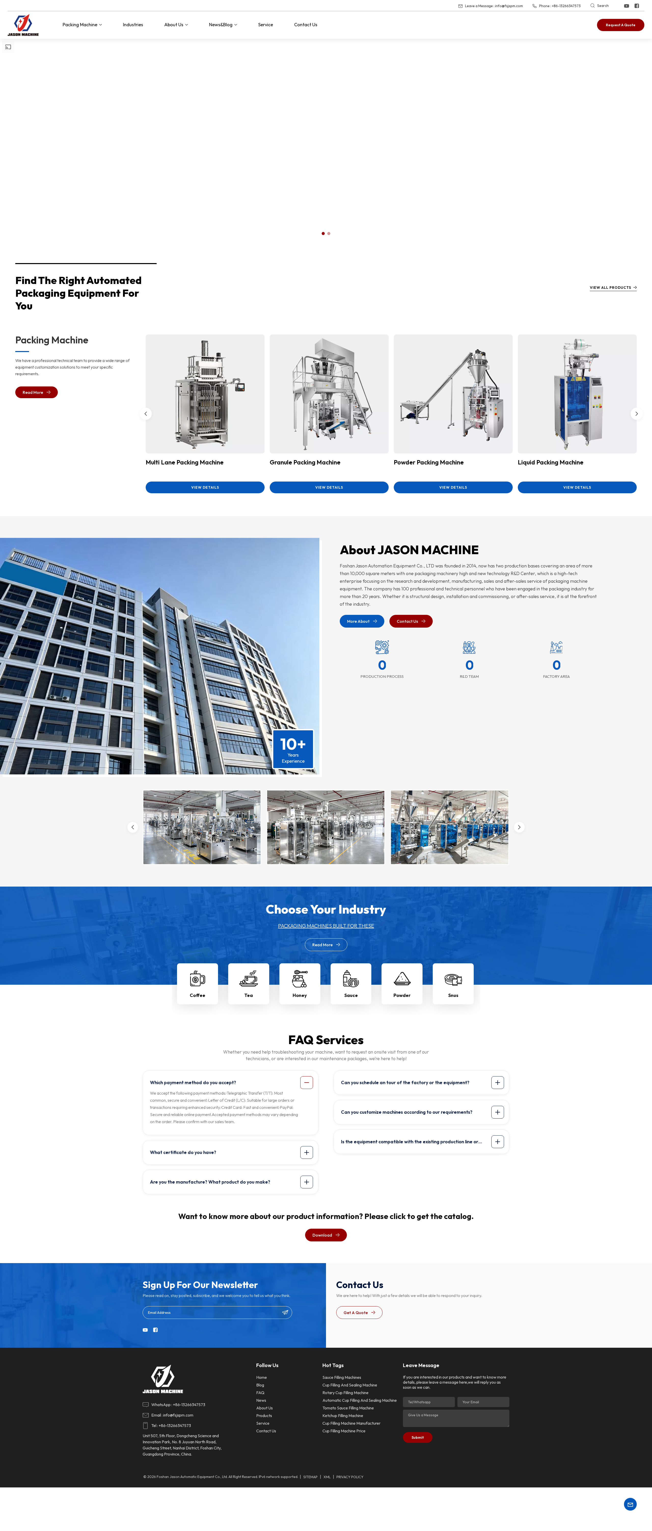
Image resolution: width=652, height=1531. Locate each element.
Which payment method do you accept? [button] (193, 1082)
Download (322, 1235)
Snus (453, 995)
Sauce (351, 995)
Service (265, 25)
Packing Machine (80, 25)
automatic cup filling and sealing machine (359, 1400)
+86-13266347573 (566, 6)
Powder (402, 995)
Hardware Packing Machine (556, 462)
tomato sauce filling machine (348, 1407)
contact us (266, 1430)
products (264, 1415)
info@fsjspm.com (509, 6)
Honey (300, 995)
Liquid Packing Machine (179, 462)
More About (358, 621)
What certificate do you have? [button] (183, 1152)
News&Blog (221, 25)
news (261, 1400)
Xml (327, 1477)
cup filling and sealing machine (349, 1384)
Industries (133, 25)
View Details (205, 487)
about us (264, 1407)
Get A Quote (356, 1312)
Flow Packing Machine (425, 462)
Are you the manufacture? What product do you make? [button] (210, 1182)
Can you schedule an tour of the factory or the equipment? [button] (405, 1082)
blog (260, 1384)
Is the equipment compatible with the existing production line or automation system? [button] (409, 1143)
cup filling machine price (343, 1430)
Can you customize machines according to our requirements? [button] (406, 1112)
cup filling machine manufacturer (351, 1423)
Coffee (197, 995)
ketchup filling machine (342, 1415)
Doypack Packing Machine (306, 462)
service (262, 1423)
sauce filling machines (341, 1377)
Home (261, 1377)
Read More (33, 392)
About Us (173, 25)
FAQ (260, 1392)
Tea (248, 995)
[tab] (231, 1082)
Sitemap (310, 1477)
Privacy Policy (349, 1477)
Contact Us (305, 25)
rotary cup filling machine (345, 1392)
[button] (323, 233)
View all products (610, 287)
